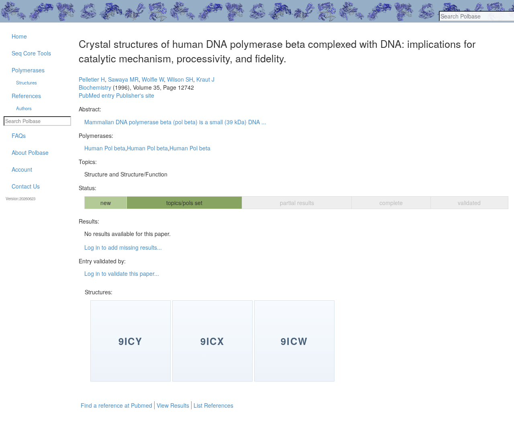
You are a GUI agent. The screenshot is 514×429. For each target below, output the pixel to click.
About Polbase (30, 152)
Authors (24, 108)
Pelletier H (92, 79)
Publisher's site (135, 95)
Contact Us (26, 186)
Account (22, 169)
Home (19, 36)
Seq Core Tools (31, 53)
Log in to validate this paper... (121, 273)
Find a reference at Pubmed (116, 405)
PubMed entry (96, 95)
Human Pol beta (104, 148)
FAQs (19, 135)
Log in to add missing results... (123, 247)
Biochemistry (95, 87)
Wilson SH (180, 79)
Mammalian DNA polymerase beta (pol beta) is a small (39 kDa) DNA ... (175, 122)
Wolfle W (153, 79)
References (26, 96)
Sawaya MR (123, 79)
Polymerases (28, 70)
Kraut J (205, 79)
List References (213, 405)
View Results (173, 405)
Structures (26, 82)
